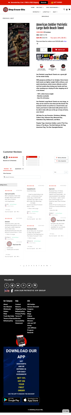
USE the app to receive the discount (21, 394)
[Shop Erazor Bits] (14, 9)
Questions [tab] (18, 169)
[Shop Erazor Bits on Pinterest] (24, 286)
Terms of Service (9, 318)
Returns (18, 307)
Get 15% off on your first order (21, 384)
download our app (21, 354)
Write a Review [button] (62, 157)
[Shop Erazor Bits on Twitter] (29, 286)
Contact (18, 304)
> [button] (50, 265)
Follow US (9, 280)
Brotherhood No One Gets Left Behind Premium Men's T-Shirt (13, 231)
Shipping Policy (20, 309)
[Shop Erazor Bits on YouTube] (18, 286)
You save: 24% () (58, 38)
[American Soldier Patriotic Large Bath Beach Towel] (19, 44)
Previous (6, 18)
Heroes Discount (33, 307)
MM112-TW (43, 35)
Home (32, 7)
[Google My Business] (35, 286)
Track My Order (8, 316)
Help (54, 12)
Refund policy (8, 321)
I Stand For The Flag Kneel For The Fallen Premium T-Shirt (35, 235)
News (29, 311)
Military (39, 7)
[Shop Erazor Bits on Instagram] (12, 286)
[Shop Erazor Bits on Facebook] (7, 286)
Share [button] (30, 217)
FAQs (5, 314)
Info (28, 301)
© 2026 (30, 410)
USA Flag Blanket (9, 201)
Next (12, 18)
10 (47, 265)
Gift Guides (31, 304)
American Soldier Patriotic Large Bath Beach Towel (51, 26)
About (5, 304)
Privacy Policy (20, 314)
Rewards (43, 2)
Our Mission (7, 307)
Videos (29, 316)
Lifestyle (46, 12)
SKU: (37, 35)
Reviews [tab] (6, 169)
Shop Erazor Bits (37, 410)
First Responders (52, 7)
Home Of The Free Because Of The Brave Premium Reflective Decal (57, 206)
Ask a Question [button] (62, 161)
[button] (37, 219)
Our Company (7, 301)
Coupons (30, 309)
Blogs (29, 314)
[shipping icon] (9, 2)
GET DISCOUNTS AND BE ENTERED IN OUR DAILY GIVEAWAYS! (21, 367)
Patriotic (36, 12)
